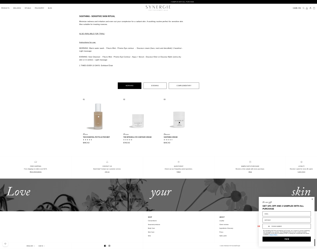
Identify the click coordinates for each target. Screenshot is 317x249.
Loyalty (221, 220)
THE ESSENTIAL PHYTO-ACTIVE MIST (96, 137)
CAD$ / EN (297, 8)
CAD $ (41, 246)
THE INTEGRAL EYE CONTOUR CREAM (137, 137)
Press (221, 232)
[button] (6, 8)
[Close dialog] (312, 199)
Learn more (301, 172)
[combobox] (266, 226)
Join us (107, 172)
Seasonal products (154, 224)
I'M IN (286, 239)
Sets (149, 236)
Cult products (152, 220)
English (30, 246)
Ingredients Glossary (226, 228)
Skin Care (151, 232)
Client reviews (224, 224)
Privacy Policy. (273, 234)
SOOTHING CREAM (170, 137)
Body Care (151, 228)
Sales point (223, 236)
